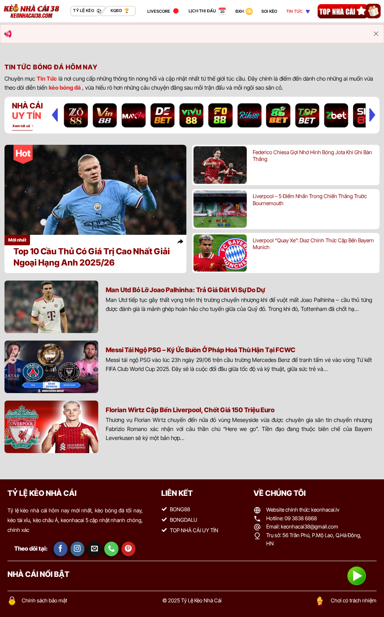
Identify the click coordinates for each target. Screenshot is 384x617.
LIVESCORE (158, 11)
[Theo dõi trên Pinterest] (129, 549)
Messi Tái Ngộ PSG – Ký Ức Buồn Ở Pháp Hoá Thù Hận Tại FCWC (201, 350)
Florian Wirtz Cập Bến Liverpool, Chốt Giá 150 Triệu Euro (190, 410)
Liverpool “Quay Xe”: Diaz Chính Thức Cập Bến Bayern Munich (313, 243)
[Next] (372, 115)
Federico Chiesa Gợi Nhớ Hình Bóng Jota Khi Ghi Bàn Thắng (312, 155)
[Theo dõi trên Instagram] (77, 549)
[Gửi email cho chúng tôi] (94, 549)
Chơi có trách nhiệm (353, 600)
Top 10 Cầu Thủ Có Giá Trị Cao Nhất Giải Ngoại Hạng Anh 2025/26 (92, 256)
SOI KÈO (269, 11)
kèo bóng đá (65, 87)
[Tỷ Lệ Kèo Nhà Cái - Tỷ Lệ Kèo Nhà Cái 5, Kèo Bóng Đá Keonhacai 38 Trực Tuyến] (31, 11)
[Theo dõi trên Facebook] (61, 549)
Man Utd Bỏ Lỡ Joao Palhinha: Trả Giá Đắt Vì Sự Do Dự (185, 290)
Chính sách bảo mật (44, 600)
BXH (240, 11)
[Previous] (55, 115)
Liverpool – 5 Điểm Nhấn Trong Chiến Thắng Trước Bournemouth (310, 199)
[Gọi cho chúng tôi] (111, 549)
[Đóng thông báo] (376, 34)
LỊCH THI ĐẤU (202, 11)
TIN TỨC (294, 11)
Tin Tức (47, 78)
